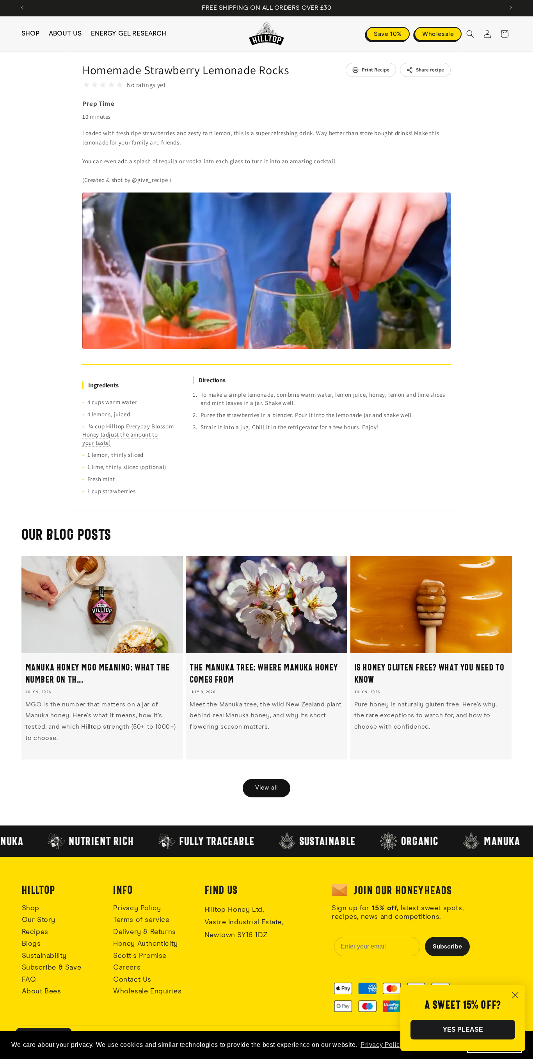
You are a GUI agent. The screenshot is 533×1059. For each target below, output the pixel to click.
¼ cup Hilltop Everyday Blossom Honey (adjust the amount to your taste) (128, 434)
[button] (470, 34)
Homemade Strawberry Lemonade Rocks (185, 70)
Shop (30, 908)
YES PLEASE (463, 1029)
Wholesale (438, 34)
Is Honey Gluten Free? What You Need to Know (429, 673)
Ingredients (103, 385)
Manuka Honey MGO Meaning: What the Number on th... (97, 673)
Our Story (38, 920)
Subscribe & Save (52, 967)
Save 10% (388, 34)
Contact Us (132, 979)
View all (266, 788)
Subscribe (447, 946)
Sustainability (44, 955)
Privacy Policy (137, 908)
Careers (126, 967)
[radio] (86, 85)
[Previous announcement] (22, 7)
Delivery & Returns (144, 932)
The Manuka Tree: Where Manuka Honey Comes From (264, 673)
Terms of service (141, 920)
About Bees (41, 991)
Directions (212, 380)
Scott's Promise (141, 955)
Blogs (31, 943)
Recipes (35, 932)
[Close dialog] (515, 995)
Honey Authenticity (145, 943)
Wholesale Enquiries (147, 991)
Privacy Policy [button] (382, 1044)
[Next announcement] (510, 7)
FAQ (29, 979)
